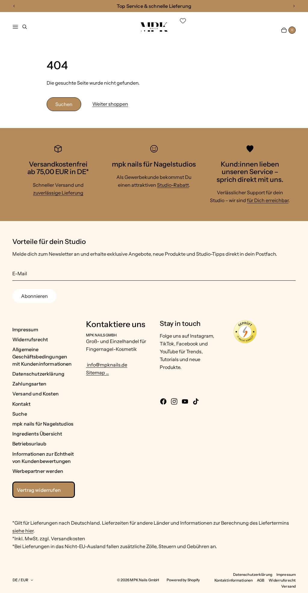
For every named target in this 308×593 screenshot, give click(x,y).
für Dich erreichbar (267, 200)
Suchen (63, 104)
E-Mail (19, 273)
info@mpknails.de (106, 365)
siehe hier (22, 531)
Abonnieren (34, 296)
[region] (154, 6)
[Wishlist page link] (183, 21)
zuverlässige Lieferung (58, 193)
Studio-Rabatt (173, 185)
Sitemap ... (97, 373)
